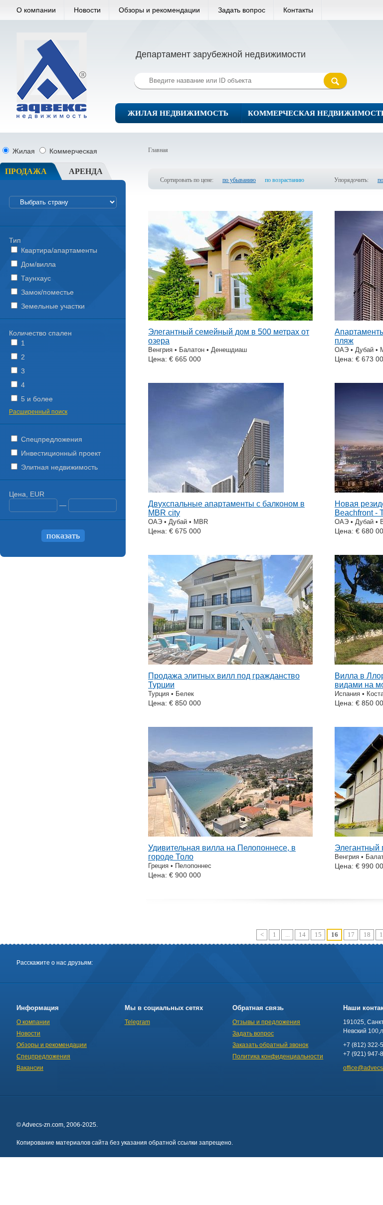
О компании (36, 10)
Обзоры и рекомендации (159, 10)
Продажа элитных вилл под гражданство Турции (224, 680)
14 (302, 934)
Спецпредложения (50, 439)
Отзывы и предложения (266, 1022)
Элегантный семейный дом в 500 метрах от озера (228, 336)
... (287, 934)
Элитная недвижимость (58, 467)
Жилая (23, 151)
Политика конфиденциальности (277, 1056)
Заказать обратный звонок (270, 1044)
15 (318, 934)
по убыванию (239, 179)
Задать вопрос (241, 10)
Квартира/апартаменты (58, 250)
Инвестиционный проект (60, 453)
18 (367, 934)
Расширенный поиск (38, 411)
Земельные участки (52, 306)
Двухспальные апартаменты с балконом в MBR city (226, 508)
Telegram (137, 1022)
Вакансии (29, 1067)
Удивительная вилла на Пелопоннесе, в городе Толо (222, 852)
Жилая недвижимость (178, 113)
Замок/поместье (46, 292)
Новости (87, 10)
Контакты (298, 10)
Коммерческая (72, 151)
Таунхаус (35, 278)
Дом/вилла (37, 264)
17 (351, 934)
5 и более (36, 399)
